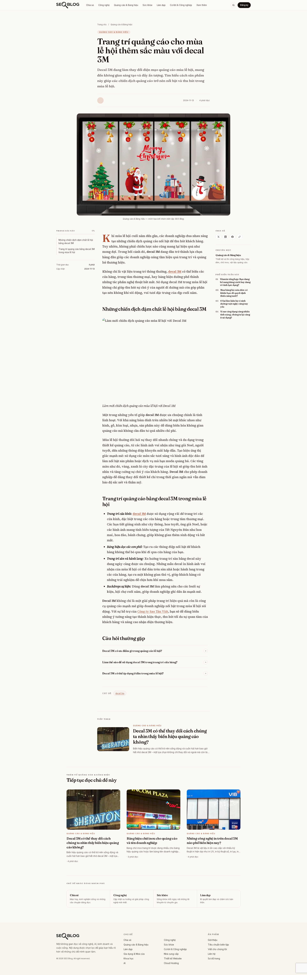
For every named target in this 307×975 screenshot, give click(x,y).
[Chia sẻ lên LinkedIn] (225, 237)
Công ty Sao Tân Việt (152, 611)
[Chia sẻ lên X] (218, 237)
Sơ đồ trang (214, 958)
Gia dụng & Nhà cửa (134, 953)
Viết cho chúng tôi (217, 949)
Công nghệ (104, 5)
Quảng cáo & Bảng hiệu (126, 5)
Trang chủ (101, 24)
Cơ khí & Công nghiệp (181, 5)
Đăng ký (244, 5)
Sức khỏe (147, 5)
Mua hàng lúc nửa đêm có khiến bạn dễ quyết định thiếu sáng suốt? (234, 293)
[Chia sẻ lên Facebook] (232, 237)
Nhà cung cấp (171, 953)
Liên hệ (211, 953)
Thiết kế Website (173, 958)
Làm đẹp (161, 5)
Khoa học (129, 958)
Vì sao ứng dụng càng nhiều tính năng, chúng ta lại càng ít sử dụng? (235, 314)
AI (125, 963)
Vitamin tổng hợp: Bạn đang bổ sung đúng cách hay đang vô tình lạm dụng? (235, 282)
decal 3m (119, 693)
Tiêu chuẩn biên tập (218, 944)
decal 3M (174, 271)
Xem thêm (202, 5)
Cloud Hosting (171, 963)
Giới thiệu (212, 940)
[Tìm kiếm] (233, 5)
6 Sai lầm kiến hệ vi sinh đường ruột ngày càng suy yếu (234, 304)
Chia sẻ (90, 5)
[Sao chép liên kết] (239, 237)
